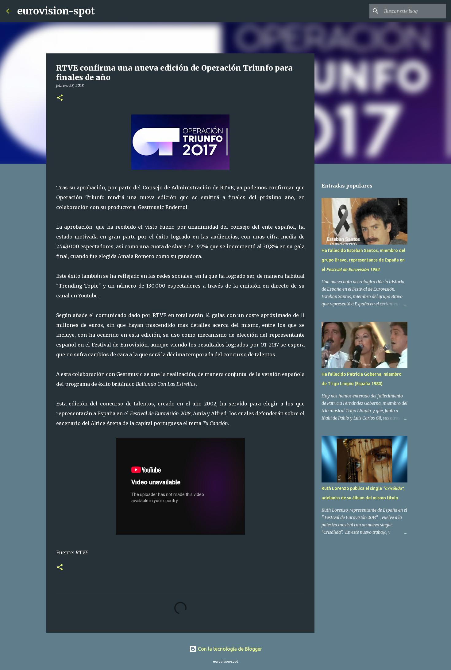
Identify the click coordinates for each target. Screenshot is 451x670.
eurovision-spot (56, 11)
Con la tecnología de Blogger (229, 649)
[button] (60, 98)
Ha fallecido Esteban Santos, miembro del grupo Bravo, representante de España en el (363, 260)
